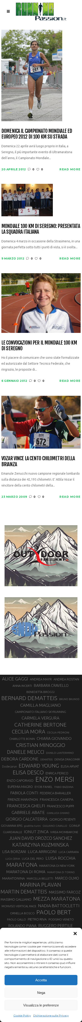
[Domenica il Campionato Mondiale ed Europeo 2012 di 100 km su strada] (31, 75)
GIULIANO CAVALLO (55, 825)
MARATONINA (13, 878)
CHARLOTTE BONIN (22, 738)
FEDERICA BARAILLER (55, 793)
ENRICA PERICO (57, 773)
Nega (41, 993)
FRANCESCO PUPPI (60, 806)
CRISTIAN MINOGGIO (40, 745)
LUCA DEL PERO (33, 858)
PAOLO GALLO (16, 919)
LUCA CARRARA (69, 851)
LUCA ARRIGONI (42, 851)
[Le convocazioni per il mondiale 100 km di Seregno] (41, 302)
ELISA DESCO (28, 773)
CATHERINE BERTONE (40, 725)
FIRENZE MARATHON (23, 799)
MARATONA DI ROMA (25, 872)
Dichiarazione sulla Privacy (51, 1015)
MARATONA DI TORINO (61, 872)
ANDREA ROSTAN (66, 679)
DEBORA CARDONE (19, 758)
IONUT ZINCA (36, 831)
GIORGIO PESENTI (62, 819)
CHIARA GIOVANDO (54, 738)
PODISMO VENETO (61, 919)
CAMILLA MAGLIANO (40, 705)
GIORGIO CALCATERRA (27, 819)
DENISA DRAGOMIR (67, 759)
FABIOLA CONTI (24, 793)
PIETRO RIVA (37, 919)
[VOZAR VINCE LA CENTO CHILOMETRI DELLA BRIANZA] (41, 422)
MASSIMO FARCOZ (65, 892)
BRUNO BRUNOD (69, 699)
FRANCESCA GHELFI (26, 805)
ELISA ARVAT (70, 766)
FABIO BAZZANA (63, 787)
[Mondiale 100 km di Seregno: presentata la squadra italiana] (27, 200)
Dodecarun (9, 766)
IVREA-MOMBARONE (64, 832)
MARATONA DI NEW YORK (57, 865)
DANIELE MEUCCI (25, 752)
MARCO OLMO (67, 878)
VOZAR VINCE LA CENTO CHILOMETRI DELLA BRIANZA (38, 461)
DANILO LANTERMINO (60, 752)
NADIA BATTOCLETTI (58, 905)
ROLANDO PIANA (22, 926)
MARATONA (21, 865)
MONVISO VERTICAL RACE (19, 906)
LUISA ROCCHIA (60, 858)
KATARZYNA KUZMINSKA (40, 845)
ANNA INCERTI (22, 686)
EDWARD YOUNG (39, 765)
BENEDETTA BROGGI (40, 692)
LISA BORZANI (14, 852)
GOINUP (74, 825)
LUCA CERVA (12, 858)
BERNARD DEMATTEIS (29, 698)
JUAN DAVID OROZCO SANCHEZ (40, 838)
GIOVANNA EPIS (11, 825)
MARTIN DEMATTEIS (23, 891)
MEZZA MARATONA (56, 899)
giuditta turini (32, 825)
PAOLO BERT (53, 912)
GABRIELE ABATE (28, 812)
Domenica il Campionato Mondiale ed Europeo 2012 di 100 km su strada (36, 134)
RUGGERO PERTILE (55, 925)
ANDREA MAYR (41, 679)
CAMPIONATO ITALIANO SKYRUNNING (40, 712)
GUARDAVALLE (12, 832)
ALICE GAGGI (15, 678)
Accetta (41, 980)
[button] (75, 933)
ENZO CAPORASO (20, 780)
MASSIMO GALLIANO (16, 899)
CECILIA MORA (28, 731)
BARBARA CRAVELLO (51, 685)
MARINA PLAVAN (40, 885)
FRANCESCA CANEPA (56, 799)
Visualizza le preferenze (41, 1005)
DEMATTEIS (46, 759)
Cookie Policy (22, 1015)
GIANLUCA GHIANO (58, 813)
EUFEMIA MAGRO (20, 787)
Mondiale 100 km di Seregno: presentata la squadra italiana (40, 229)
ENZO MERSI (54, 779)
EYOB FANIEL (44, 787)
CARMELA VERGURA (40, 718)
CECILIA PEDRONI (58, 732)
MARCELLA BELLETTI (40, 878)
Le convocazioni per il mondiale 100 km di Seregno (39, 345)
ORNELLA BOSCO (22, 913)
